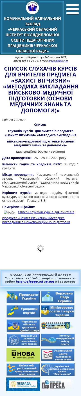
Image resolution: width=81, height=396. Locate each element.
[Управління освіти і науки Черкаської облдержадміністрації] (58, 327)
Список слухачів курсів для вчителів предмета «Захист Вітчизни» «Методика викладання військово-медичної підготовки (38, 217)
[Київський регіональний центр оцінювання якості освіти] (23, 374)
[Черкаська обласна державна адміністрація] (23, 330)
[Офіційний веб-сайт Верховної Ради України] (58, 302)
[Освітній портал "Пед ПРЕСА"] (58, 388)
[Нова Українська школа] (23, 360)
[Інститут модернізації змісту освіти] (58, 345)
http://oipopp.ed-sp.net (35, 282)
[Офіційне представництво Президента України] (23, 302)
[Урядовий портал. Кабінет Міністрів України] (23, 316)
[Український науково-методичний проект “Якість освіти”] (58, 374)
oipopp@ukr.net (58, 61)
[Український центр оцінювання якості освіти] (58, 359)
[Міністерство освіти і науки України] (58, 316)
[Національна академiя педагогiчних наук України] (23, 344)
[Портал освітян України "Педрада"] (23, 389)
